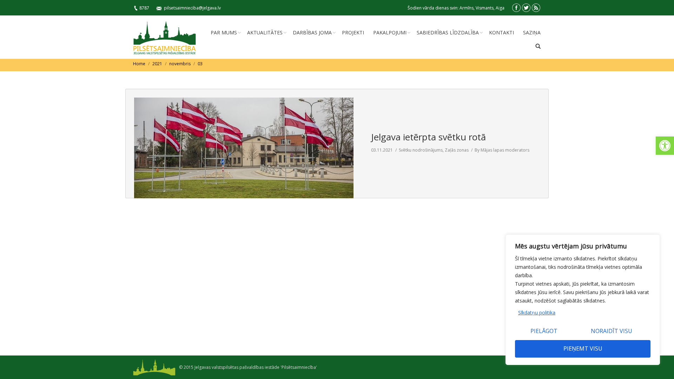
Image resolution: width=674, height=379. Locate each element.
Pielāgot (543, 331)
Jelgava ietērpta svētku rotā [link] (428, 137)
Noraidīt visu (611, 331)
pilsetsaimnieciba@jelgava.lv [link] (192, 8)
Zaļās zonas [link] (457, 150)
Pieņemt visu (582, 348)
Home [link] (139, 64)
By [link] (502, 150)
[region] (582, 299)
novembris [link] (180, 64)
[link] (665, 146)
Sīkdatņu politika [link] (536, 312)
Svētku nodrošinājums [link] (421, 150)
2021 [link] (157, 64)
